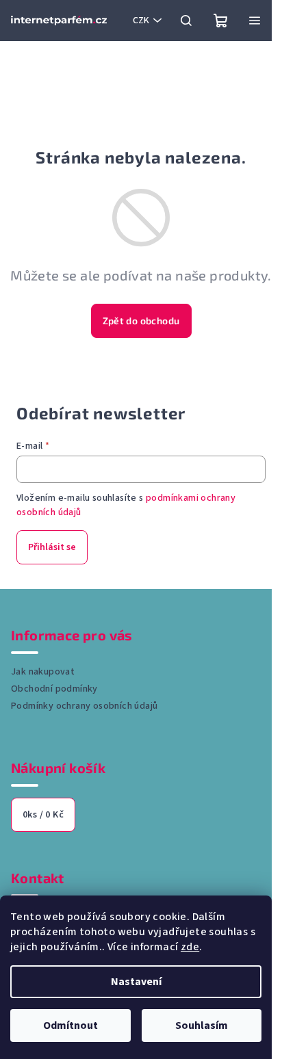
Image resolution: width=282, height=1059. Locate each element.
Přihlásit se (52, 547)
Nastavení (136, 981)
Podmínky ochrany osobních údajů (84, 706)
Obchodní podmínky (54, 689)
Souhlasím (201, 1025)
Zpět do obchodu (141, 320)
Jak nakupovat (43, 672)
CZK (141, 20)
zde (190, 946)
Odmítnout (70, 1025)
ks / (43, 815)
